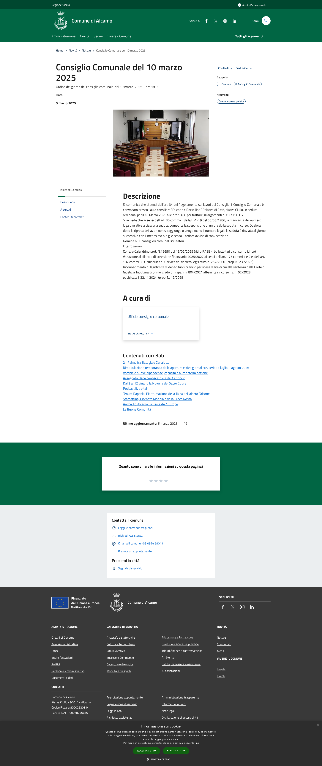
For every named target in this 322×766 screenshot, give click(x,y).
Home (59, 50)
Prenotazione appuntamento (125, 697)
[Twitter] (214, 20)
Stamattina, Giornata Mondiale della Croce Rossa (157, 398)
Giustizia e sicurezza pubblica (180, 644)
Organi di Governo (62, 637)
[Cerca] (266, 20)
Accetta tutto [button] (146, 750)
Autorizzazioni (171, 671)
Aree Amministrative (64, 644)
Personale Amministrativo (67, 671)
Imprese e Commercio (120, 657)
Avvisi (221, 651)
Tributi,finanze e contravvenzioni (182, 650)
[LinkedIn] (233, 20)
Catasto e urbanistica (120, 664)
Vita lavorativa (116, 651)
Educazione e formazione (177, 637)
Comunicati (224, 644)
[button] (161, 759)
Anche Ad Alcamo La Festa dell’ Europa (150, 404)
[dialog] (161, 743)
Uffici (54, 651)
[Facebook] (205, 20)
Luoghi (221, 669)
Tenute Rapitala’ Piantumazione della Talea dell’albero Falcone (166, 393)
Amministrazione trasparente (180, 697)
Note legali (168, 711)
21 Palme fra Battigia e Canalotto (146, 362)
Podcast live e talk (136, 388)
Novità (73, 50)
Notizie (86, 50)
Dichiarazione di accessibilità (180, 717)
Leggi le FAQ (114, 711)
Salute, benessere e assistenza (181, 664)
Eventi (221, 676)
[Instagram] (223, 20)
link (197, 742)
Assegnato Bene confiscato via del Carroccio (154, 378)
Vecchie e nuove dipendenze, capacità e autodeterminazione (165, 372)
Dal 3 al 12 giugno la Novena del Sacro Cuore (154, 383)
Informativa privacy (174, 704)
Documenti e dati (62, 677)
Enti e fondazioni (62, 657)
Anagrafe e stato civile (121, 637)
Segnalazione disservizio (122, 704)
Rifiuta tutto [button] (176, 750)
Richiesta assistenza (119, 717)
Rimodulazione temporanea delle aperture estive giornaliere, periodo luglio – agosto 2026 (186, 367)
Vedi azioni (242, 68)
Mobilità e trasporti (119, 671)
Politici (55, 664)
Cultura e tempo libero (121, 644)
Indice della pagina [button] (71, 190)
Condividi (223, 68)
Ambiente (168, 657)
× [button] (317, 724)
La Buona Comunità (137, 409)
